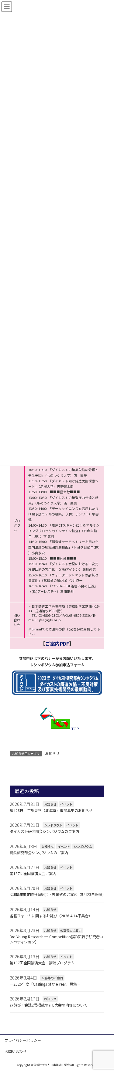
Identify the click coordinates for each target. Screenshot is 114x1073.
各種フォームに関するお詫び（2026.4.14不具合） (51, 915)
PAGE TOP (104, 1034)
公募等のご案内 (70, 930)
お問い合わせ (15, 1051)
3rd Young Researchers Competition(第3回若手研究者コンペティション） (56, 939)
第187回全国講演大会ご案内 (33, 873)
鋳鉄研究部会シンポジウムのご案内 (39, 852)
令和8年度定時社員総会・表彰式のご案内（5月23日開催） (58, 894)
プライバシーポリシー (23, 1040)
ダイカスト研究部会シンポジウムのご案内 (44, 831)
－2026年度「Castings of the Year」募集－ (45, 983)
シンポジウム (53, 825)
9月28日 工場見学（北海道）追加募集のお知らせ (51, 810)
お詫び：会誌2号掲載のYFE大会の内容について (48, 1005)
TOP (75, 729)
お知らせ (52, 753)
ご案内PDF (57, 643)
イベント (66, 804)
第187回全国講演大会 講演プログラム (42, 963)
